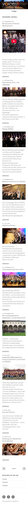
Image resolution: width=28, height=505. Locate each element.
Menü (14, 11)
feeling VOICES (7, 129)
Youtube (4, 479)
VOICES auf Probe (8, 225)
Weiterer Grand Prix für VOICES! (13, 182)
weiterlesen (5, 76)
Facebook (5, 482)
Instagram (5, 485)
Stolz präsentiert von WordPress (10, 501)
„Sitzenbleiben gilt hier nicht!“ (13, 269)
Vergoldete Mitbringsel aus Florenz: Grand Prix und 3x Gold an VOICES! (13, 359)
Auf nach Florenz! (8, 412)
